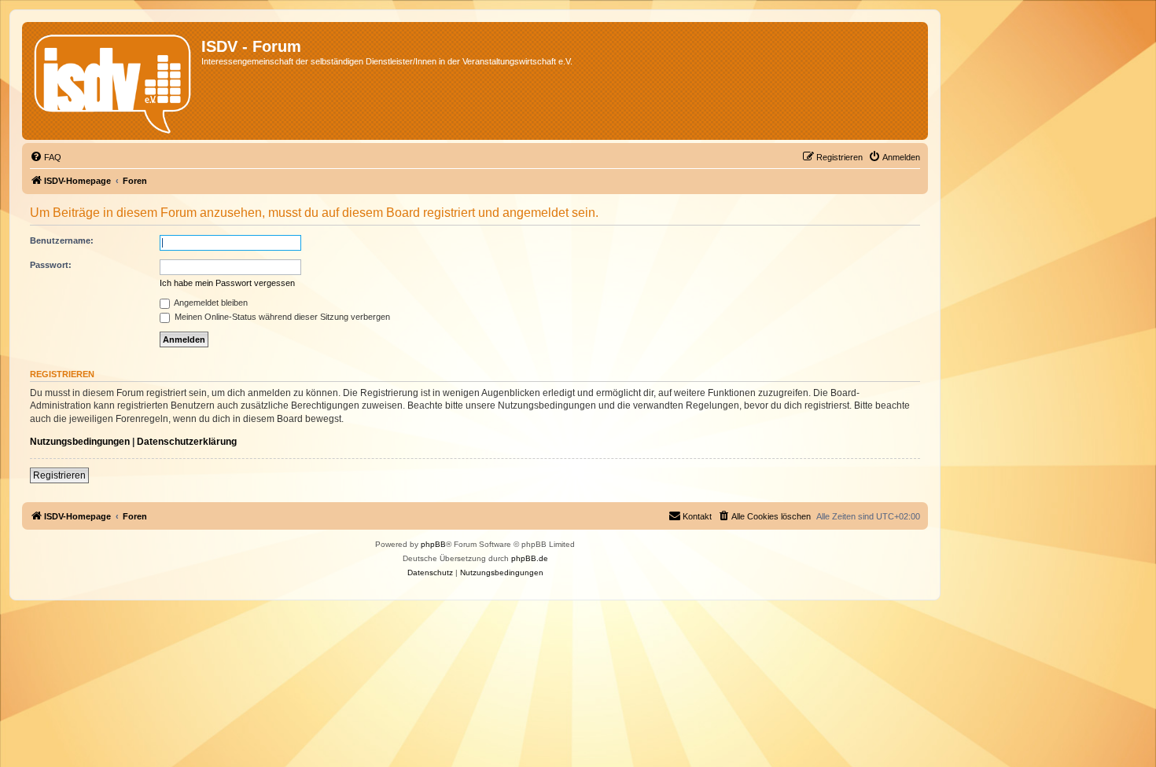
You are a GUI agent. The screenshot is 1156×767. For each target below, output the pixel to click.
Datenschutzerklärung (187, 441)
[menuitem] (45, 157)
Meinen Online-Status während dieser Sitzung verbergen (281, 316)
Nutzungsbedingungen (80, 441)
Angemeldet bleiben (210, 302)
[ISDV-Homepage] (113, 81)
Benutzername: (62, 240)
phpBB (433, 544)
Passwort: (51, 265)
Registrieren (59, 475)
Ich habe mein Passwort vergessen (227, 283)
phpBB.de (529, 558)
